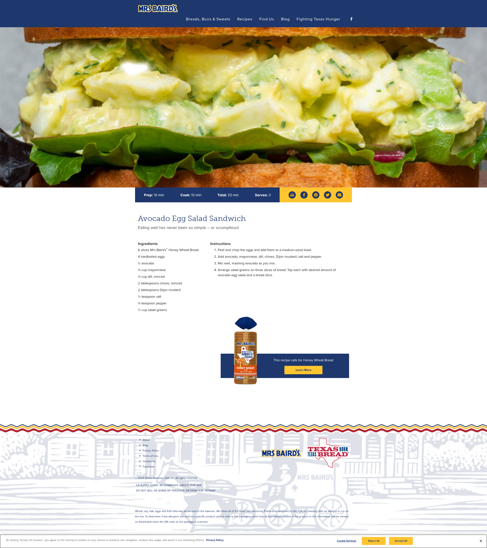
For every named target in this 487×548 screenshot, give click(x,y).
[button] (292, 195)
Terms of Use (150, 456)
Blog (285, 19)
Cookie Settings (346, 540)
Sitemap (210, 491)
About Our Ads (190, 485)
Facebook (148, 467)
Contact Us (149, 461)
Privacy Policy (151, 451)
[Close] (481, 541)
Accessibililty (169, 485)
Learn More (303, 370)
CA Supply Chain (147, 485)
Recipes (244, 19)
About (146, 440)
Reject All (373, 540)
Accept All (401, 540)
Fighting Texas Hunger (318, 19)
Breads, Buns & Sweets (208, 19)
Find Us (266, 19)
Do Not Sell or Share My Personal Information (169, 491)
